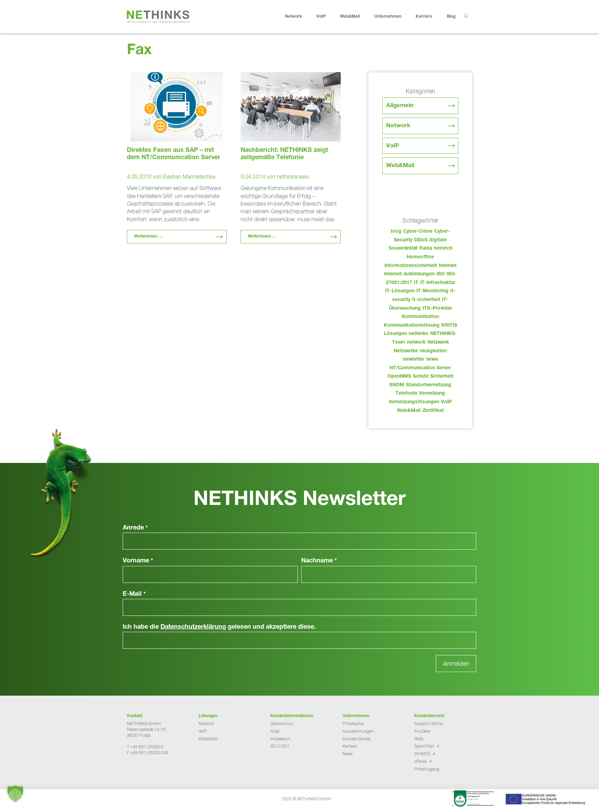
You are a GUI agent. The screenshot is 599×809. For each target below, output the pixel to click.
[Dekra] (473, 799)
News (347, 753)
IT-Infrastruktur (437, 283)
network (416, 342)
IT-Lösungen (400, 291)
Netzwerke (406, 351)
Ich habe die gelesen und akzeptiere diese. (219, 627)
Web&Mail (350, 17)
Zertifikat (433, 410)
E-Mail (134, 594)
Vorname (138, 561)
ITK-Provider (437, 308)
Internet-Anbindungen (409, 274)
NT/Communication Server (420, 368)
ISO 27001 (280, 746)
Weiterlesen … (148, 236)
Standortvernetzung (428, 385)
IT (416, 283)
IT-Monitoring (432, 291)
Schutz (420, 376)
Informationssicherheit (410, 266)
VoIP (321, 17)
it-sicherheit (426, 300)
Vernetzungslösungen (414, 402)
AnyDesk (422, 731)
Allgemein (400, 106)
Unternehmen (387, 17)
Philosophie (353, 723)
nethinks (418, 334)
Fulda (425, 248)
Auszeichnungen (358, 731)
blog (396, 231)
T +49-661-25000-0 (145, 746)
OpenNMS (399, 376)
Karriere (424, 17)
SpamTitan (424, 746)
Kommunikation (420, 317)
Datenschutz (282, 723)
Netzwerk (438, 342)
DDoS (420, 240)
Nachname (319, 561)
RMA (419, 738)
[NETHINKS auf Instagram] (152, 770)
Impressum (280, 738)
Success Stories (356, 738)
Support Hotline (428, 723)
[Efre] (546, 800)
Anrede (135, 528)
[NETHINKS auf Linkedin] (146, 770)
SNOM (396, 385)
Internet (448, 266)
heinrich (443, 248)
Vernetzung (432, 393)
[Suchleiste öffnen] (465, 16)
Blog (451, 17)
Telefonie (406, 393)
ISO (440, 274)
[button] (15, 793)
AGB (274, 731)
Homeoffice (420, 257)
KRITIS (449, 325)
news (432, 359)
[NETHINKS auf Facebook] (129, 770)
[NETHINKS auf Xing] (141, 770)
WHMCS (422, 753)
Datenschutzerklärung (193, 627)
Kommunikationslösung (412, 325)
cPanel (420, 761)
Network (293, 17)
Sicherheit (441, 376)
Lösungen (395, 334)
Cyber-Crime (418, 231)
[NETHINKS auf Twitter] (135, 770)
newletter (413, 359)
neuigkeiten (433, 351)
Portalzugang (426, 769)
